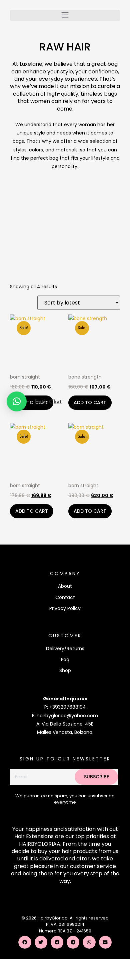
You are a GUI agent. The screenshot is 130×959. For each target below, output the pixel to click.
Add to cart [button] (31, 402)
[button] (65, 15)
